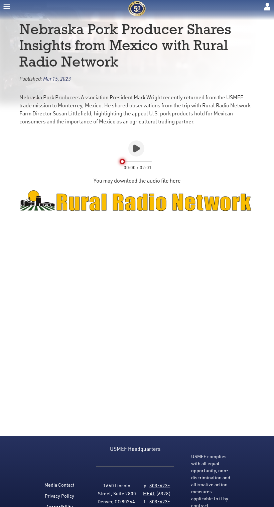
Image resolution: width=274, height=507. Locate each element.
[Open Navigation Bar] (6, 6)
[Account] (267, 6)
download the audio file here (147, 180)
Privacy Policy (59, 496)
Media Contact (59, 485)
